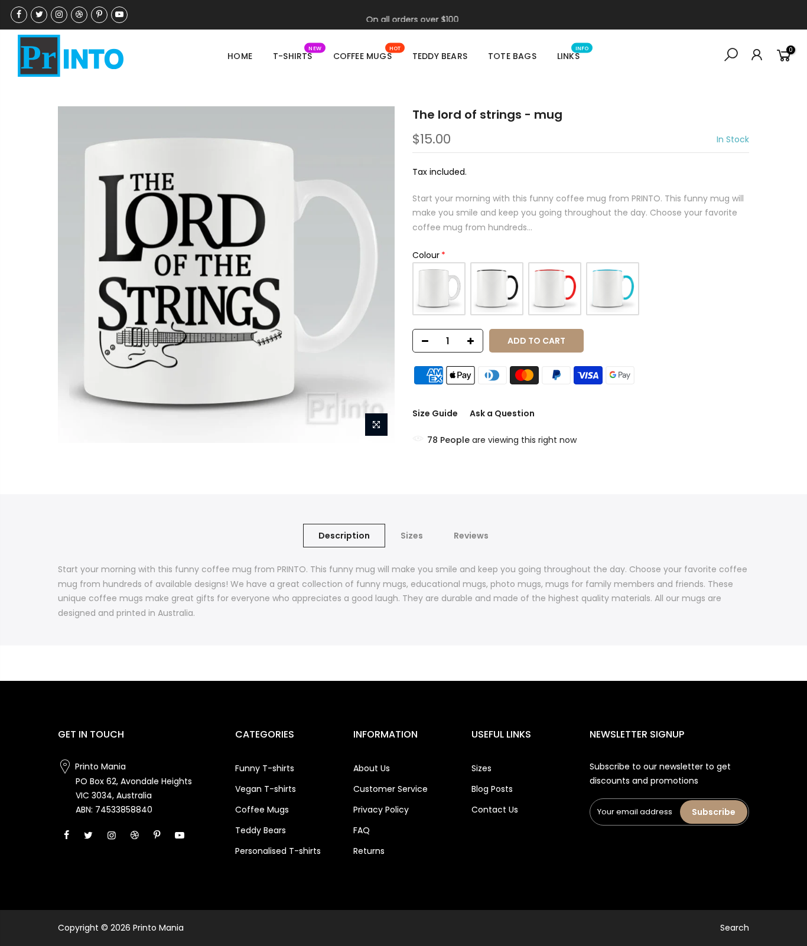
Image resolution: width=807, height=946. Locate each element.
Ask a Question (502, 413)
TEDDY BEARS (439, 56)
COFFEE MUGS (367, 54)
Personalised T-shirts (278, 851)
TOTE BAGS (512, 56)
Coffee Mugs (262, 809)
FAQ (361, 830)
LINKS (573, 54)
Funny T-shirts (264, 768)
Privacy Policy (381, 809)
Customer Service (390, 789)
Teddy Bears (260, 830)
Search (734, 928)
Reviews (471, 535)
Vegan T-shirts (265, 789)
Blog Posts (492, 789)
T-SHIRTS (297, 54)
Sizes (412, 535)
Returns (369, 851)
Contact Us (494, 809)
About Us (371, 768)
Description (344, 535)
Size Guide (435, 413)
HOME (239, 56)
